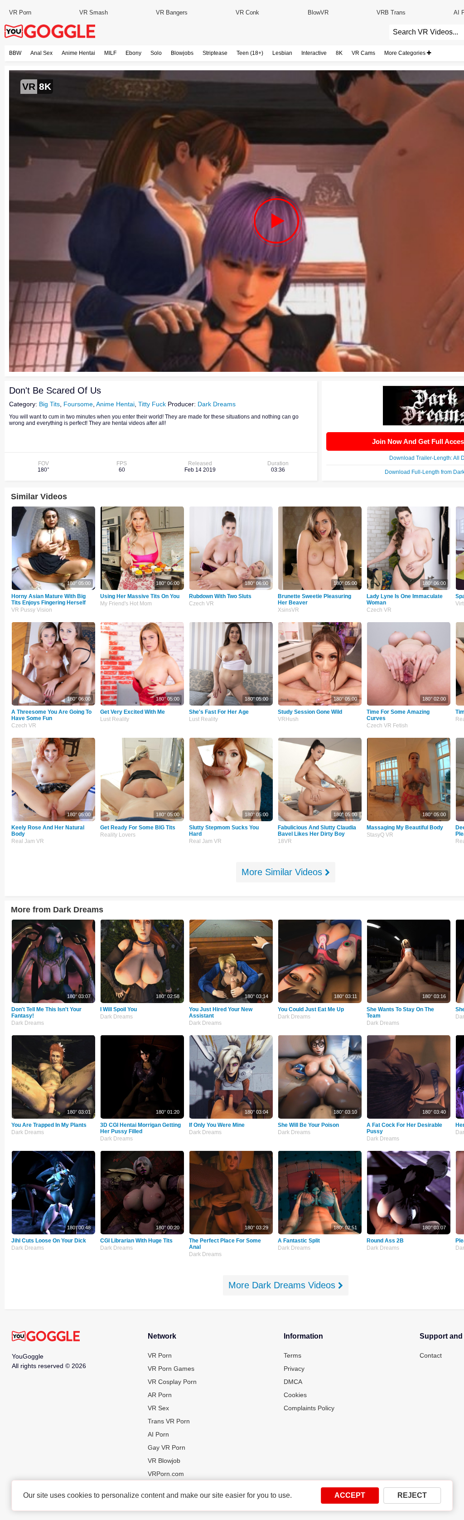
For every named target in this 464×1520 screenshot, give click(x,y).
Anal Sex (41, 53)
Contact (431, 1355)
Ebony (133, 53)
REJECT (412, 1495)
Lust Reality (114, 719)
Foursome (78, 404)
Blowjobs (182, 53)
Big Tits (49, 404)
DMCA (293, 1381)
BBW (15, 53)
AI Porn (158, 1434)
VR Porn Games (171, 1368)
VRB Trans (391, 12)
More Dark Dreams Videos (283, 1285)
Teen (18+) (250, 53)
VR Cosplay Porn (172, 1381)
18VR (285, 841)
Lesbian (282, 53)
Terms (292, 1355)
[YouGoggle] (46, 1337)
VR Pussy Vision (31, 610)
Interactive (314, 53)
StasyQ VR (380, 835)
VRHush (288, 719)
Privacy (294, 1368)
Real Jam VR (27, 841)
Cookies (295, 1394)
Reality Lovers (117, 835)
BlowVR (318, 12)
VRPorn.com (166, 1473)
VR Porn (20, 12)
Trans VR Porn (169, 1421)
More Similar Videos (283, 872)
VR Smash (93, 12)
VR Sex (158, 1408)
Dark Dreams (217, 404)
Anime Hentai (78, 53)
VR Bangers (172, 12)
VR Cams (363, 53)
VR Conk (247, 12)
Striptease (215, 53)
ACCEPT (349, 1495)
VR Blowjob (164, 1460)
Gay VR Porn (166, 1447)
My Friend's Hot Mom (126, 603)
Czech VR (201, 603)
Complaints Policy (309, 1408)
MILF (110, 53)
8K (339, 53)
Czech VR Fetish (387, 725)
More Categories (405, 53)
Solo (156, 53)
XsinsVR (288, 610)
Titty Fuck (152, 404)
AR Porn (160, 1394)
